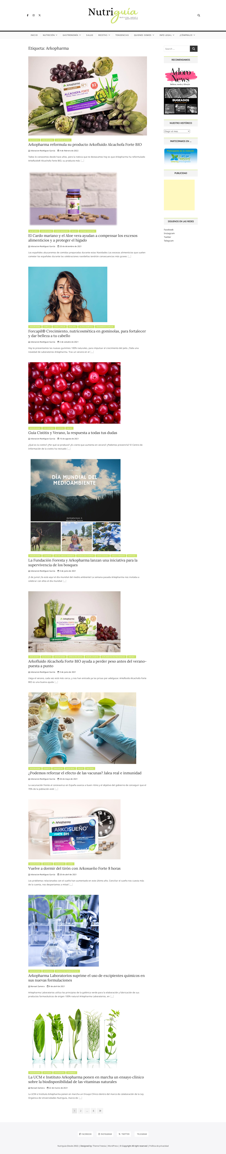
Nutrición (49, 35)
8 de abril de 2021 (57, 986)
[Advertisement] (179, 195)
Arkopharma (47, 140)
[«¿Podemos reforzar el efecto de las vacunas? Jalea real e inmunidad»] (56, 789)
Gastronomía (70, 35)
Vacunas (90, 768)
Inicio (34, 35)
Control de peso (63, 140)
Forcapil (72, 327)
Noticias (131, 556)
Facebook (168, 229)
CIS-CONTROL (49, 428)
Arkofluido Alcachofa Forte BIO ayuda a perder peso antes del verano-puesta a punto (87, 663)
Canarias (47, 556)
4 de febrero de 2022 (68, 150)
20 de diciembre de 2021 (70, 246)
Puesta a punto (92, 657)
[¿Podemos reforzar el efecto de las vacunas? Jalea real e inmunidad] (82, 694)
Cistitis (60, 428)
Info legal (166, 35)
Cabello (47, 327)
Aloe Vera (34, 231)
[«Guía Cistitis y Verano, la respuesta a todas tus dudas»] (69, 449)
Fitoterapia (59, 1073)
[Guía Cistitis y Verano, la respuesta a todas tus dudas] (74, 364)
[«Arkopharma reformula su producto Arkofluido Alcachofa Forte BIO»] (82, 161)
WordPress (113, 1145)
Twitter (167, 237)
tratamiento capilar (104, 327)
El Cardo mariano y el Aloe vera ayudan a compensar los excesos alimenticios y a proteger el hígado (82, 238)
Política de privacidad (159, 1145)
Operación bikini (76, 657)
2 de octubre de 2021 (68, 342)
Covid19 (47, 768)
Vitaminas (72, 1073)
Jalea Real (70, 768)
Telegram (169, 240)
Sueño (70, 864)
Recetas (102, 35)
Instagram (169, 233)
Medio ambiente (118, 556)
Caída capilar (59, 327)
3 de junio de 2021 (67, 571)
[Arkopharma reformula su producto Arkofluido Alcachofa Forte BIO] (87, 58)
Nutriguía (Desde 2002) (67, 1145)
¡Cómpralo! (186, 35)
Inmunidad (58, 768)
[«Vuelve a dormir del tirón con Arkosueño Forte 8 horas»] (71, 885)
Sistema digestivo (87, 231)
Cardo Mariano (61, 231)
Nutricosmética (86, 327)
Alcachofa (34, 140)
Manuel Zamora (37, 986)
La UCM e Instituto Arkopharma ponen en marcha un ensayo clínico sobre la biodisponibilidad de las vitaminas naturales (86, 1079)
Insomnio (48, 864)
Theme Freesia (99, 1145)
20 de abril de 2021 (68, 874)
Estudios (47, 1073)
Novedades (59, 864)
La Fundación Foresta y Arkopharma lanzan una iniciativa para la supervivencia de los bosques (82, 562)
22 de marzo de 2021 (58, 1088)
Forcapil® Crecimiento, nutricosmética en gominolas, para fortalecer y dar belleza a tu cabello (87, 333)
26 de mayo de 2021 (68, 779)
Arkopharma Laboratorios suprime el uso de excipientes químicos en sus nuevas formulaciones (86, 978)
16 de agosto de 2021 (69, 438)
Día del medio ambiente (64, 556)
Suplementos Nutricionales (113, 657)
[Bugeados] (181, 88)
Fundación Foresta (86, 556)
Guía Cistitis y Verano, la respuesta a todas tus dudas (72, 432)
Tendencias (122, 35)
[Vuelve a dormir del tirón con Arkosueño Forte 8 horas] (74, 801)
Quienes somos (143, 35)
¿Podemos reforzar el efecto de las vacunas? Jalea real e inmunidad (84, 773)
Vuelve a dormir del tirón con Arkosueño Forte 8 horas (74, 868)
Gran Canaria (102, 556)
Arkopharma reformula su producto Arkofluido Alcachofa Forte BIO (85, 144)
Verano (132, 657)
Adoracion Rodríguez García (42, 150)
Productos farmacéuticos (67, 971)
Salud (89, 35)
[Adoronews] (181, 68)
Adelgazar (34, 657)
